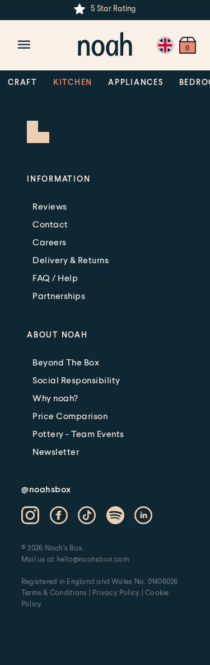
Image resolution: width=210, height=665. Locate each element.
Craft (23, 82)
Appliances (136, 82)
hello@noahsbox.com (93, 558)
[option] (105, 9)
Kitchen (72, 82)
